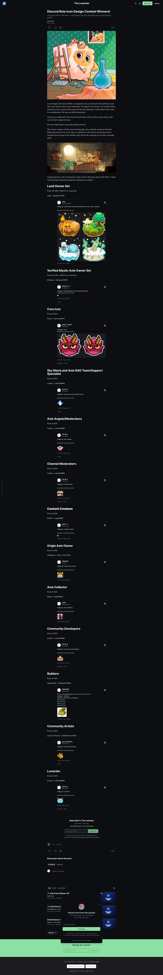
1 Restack (58, 844)
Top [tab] (49, 888)
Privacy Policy (96, 935)
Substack (72, 971)
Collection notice (94, 961)
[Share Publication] (140, 3)
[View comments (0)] (56, 27)
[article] (81, 897)
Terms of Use (90, 933)
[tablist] (55, 864)
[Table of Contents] (2, 487)
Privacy (80, 961)
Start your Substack (76, 966)
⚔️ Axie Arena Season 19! (58, 893)
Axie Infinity (50, 21)
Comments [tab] (51, 864)
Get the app (91, 966)
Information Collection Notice (81, 935)
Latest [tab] (54, 888)
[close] (99, 904)
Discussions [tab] (61, 888)
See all (51, 933)
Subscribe (147, 3)
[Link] (44, 186)
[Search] (136, 3)
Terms (85, 961)
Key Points (50, 896)
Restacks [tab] (59, 864)
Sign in (157, 3)
